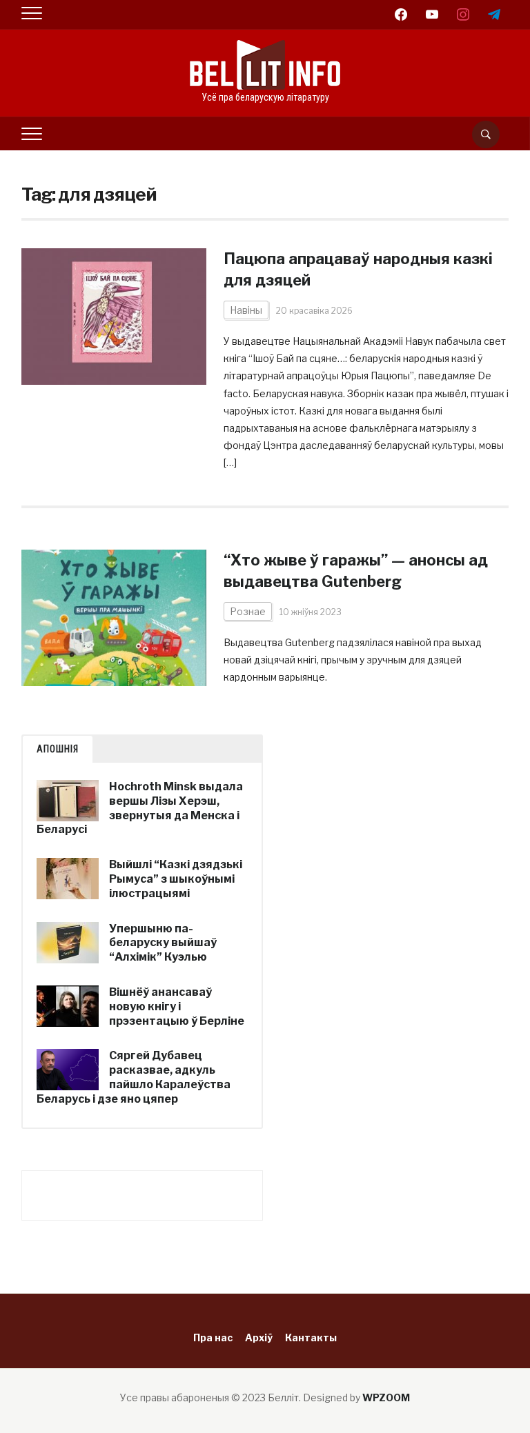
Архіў (259, 1337)
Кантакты (311, 1337)
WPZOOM (386, 1397)
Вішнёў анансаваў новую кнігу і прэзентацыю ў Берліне (176, 1006)
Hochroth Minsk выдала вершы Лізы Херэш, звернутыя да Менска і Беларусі (140, 808)
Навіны (246, 310)
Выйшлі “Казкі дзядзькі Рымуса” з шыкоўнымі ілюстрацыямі (175, 879)
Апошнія (58, 748)
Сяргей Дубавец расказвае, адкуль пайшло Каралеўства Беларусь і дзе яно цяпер (133, 1077)
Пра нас (213, 1337)
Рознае (248, 611)
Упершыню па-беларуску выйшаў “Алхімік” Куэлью (163, 943)
